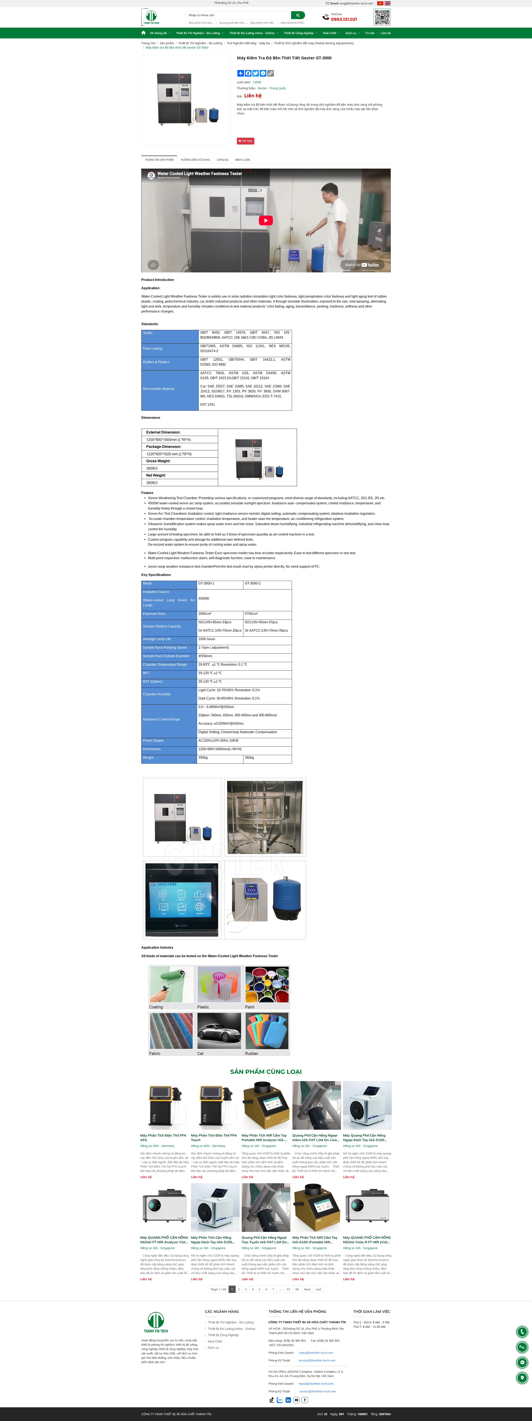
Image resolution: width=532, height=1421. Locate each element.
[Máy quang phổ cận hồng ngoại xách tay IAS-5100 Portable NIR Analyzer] (367, 1105)
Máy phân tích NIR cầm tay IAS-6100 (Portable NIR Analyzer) (257, 22)
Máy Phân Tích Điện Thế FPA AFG (163, 1137)
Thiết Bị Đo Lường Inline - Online (252, 33)
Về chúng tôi (158, 33)
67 (288, 1289)
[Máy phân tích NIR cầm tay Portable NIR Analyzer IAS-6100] (266, 1105)
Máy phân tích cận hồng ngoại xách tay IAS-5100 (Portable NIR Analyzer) (197, 22)
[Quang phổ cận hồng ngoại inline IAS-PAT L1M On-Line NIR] (316, 1105)
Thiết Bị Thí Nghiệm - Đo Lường (198, 33)
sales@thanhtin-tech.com (316, 1353)
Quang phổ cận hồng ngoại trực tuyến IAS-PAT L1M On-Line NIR (229, 22)
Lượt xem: (244, 82)
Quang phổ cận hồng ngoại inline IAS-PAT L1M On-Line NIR (314, 1137)
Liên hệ (386, 33)
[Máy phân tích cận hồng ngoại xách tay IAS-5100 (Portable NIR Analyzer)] (215, 1207)
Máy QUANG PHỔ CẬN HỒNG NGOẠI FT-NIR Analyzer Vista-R (164, 1239)
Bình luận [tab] (242, 160)
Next (307, 1289)
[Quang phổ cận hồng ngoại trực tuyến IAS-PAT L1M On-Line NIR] (266, 1207)
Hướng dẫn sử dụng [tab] (195, 160)
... (280, 1289)
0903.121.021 (344, 19)
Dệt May (247, 141)
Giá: (239, 96)
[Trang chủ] (143, 33)
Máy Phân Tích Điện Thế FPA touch (214, 1137)
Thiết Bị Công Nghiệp (299, 33)
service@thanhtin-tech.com (317, 1360)
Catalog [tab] (222, 160)
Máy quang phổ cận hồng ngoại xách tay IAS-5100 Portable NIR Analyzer (364, 1137)
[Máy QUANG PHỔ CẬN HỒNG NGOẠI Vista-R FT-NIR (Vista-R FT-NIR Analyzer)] (367, 1207)
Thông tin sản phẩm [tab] (159, 160)
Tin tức (370, 33)
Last (318, 1289)
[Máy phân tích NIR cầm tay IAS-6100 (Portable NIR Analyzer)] (316, 1207)
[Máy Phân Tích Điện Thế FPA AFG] (164, 1105)
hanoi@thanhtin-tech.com (316, 1383)
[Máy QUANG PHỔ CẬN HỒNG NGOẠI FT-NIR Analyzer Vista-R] (164, 1207)
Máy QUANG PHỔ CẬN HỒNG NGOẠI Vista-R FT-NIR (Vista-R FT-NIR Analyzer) (289, 22)
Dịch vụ (351, 33)
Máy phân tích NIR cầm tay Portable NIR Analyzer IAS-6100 (264, 1137)
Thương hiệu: (246, 88)
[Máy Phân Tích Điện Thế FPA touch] (215, 1105)
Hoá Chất (329, 33)
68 (297, 1289)
